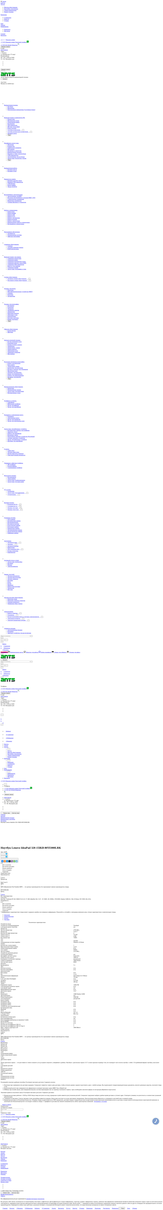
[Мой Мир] (7, 861)
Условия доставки (6, 1179)
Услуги (3, 1156)
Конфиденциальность (7, 1194)
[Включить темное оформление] (3, 71)
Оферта (3, 1196)
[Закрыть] (2, 725)
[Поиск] (2, 715)
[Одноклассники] (5, 861)
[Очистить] (31, 636)
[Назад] (8, 749)
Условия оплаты (5, 1177)
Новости (3, 1165)
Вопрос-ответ (5, 1182)
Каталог (3, 1151)
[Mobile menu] (2, 677)
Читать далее (76, 1203)
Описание (7, 915)
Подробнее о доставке (100, 1101)
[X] (9, 861)
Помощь (3, 1174)
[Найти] (6, 640)
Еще (9, 135)
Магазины (4, 1173)
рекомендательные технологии (35, 1199)
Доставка (6, 919)
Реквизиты (4, 1171)
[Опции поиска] (2, 638)
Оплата (6, 918)
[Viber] (12, 861)
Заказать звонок (5, 46)
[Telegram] (17, 861)
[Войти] (1, 717)
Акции (3, 1153)
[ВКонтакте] (2, 861)
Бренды (3, 1154)
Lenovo (3, 894)
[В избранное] (4, 854)
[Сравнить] (4, 856)
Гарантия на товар (6, 1180)
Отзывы (3, 1166)
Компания (4, 1160)
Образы (3, 1159)
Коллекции (4, 1157)
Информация (4, 1168)
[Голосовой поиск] (3, 640)
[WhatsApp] (14, 861)
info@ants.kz (4, 50)
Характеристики (9, 916)
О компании (4, 1163)
